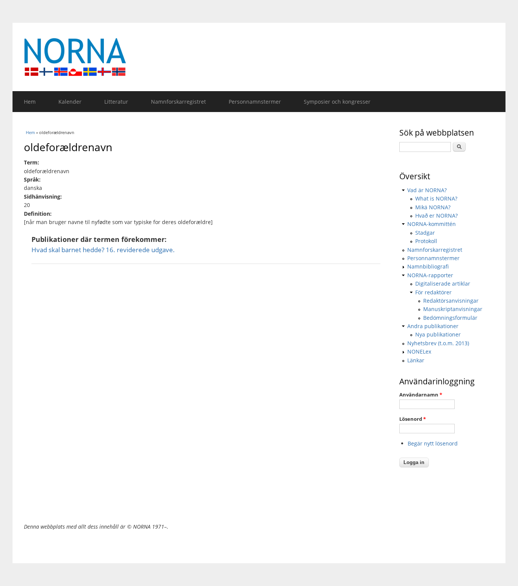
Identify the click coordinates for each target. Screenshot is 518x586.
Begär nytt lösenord (433, 443)
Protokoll (426, 241)
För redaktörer (433, 292)
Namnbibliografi (428, 266)
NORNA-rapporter (430, 275)
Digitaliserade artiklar (442, 283)
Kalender (70, 101)
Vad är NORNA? (427, 190)
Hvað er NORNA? (436, 215)
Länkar (415, 360)
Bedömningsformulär (450, 317)
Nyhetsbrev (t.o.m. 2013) (438, 343)
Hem (30, 101)
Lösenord (412, 418)
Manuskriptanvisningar (452, 309)
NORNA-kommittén (431, 223)
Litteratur (116, 101)
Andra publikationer (432, 326)
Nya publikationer (438, 334)
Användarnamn (420, 394)
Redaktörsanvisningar (451, 300)
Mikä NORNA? (433, 207)
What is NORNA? (436, 198)
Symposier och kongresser (337, 101)
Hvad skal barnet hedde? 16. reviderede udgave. (103, 249)
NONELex (419, 351)
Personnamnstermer (255, 101)
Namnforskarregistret (178, 101)
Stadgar (425, 232)
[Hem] (259, 57)
